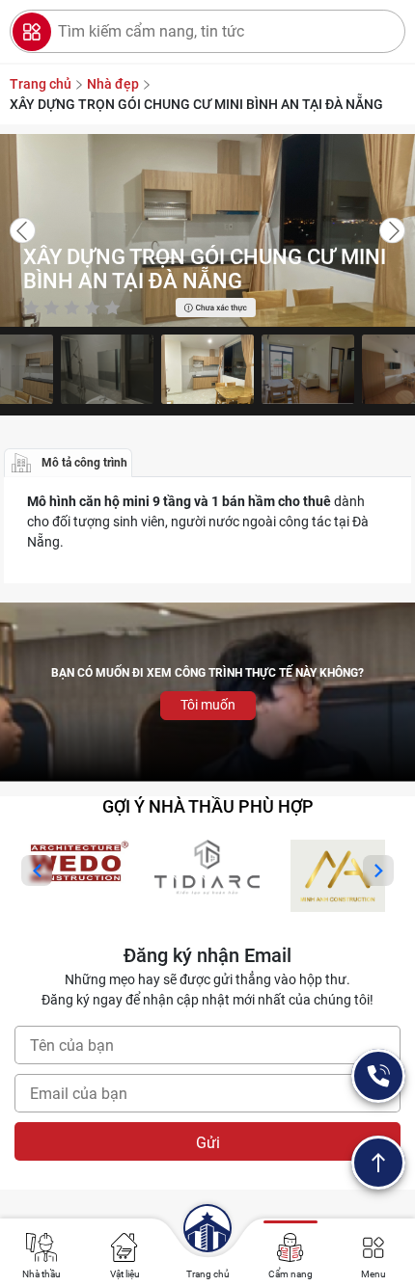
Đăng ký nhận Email (207, 955)
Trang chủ (208, 1274)
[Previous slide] (23, 231)
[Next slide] (392, 231)
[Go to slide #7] (107, 369)
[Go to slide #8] (207, 369)
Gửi (208, 1143)
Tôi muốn (207, 704)
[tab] (68, 462)
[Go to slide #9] (308, 369)
